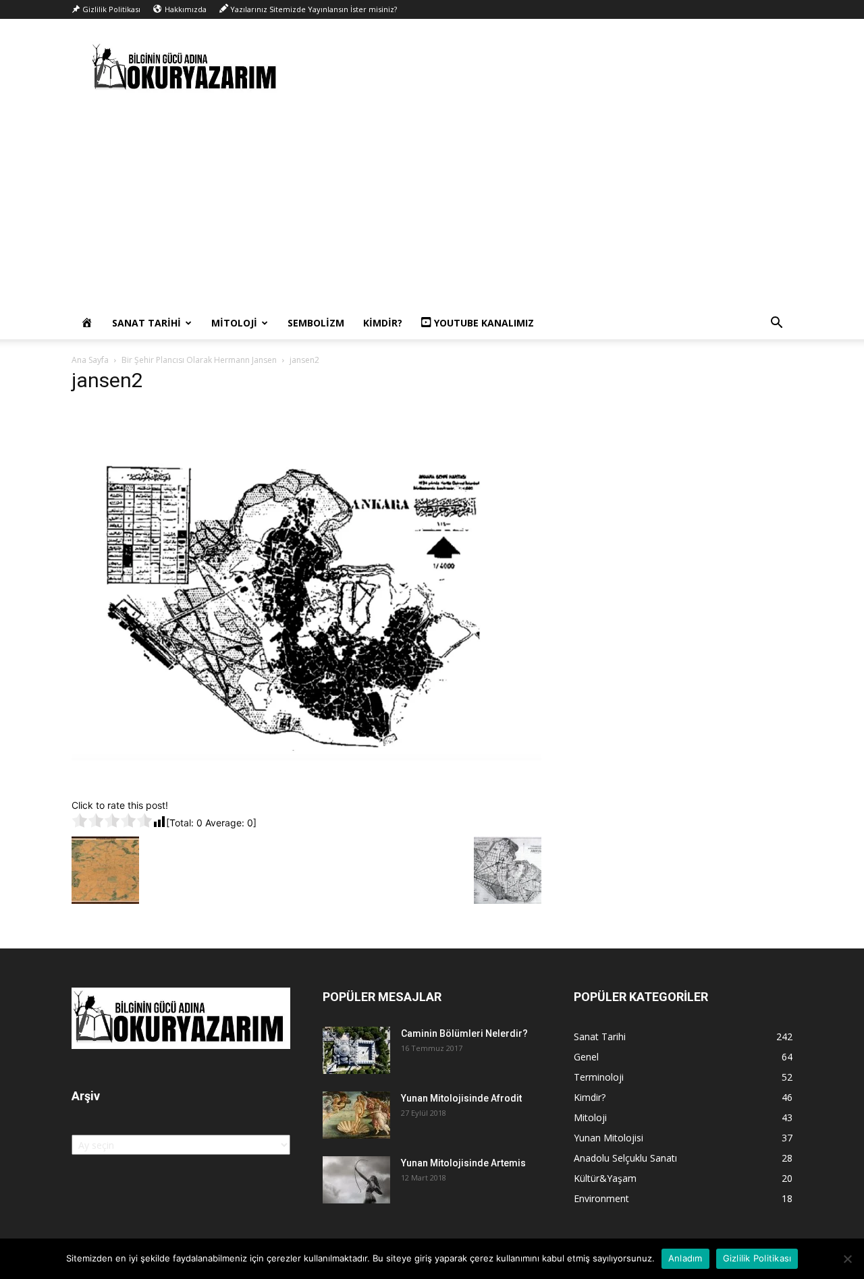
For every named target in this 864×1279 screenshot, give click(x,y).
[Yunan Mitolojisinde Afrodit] (356, 1115)
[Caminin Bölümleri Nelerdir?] (356, 1050)
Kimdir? (382, 322)
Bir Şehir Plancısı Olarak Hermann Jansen (199, 360)
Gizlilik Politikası (757, 1258)
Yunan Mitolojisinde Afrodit (461, 1098)
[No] (847, 1259)
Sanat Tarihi (146, 322)
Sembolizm (316, 322)
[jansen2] (306, 784)
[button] (776, 324)
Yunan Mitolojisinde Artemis (463, 1163)
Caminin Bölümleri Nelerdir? (464, 1033)
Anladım (685, 1258)
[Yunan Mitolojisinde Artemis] (356, 1179)
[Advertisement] (432, 205)
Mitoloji (234, 322)
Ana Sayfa (90, 360)
